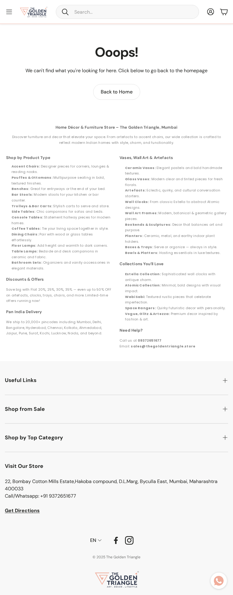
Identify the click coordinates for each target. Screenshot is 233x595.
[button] (127, 12)
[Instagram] (129, 540)
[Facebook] (116, 540)
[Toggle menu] (9, 12)
